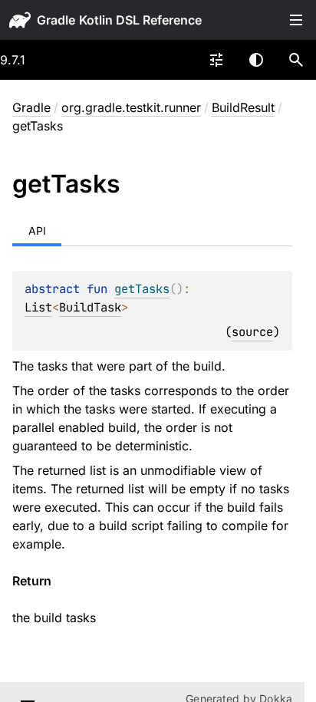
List (38, 307)
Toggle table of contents (296, 20)
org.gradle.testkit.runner (131, 107)
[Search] (296, 60)
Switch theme (256, 60)
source (252, 332)
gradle (56, 20)
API (37, 230)
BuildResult (243, 107)
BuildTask (90, 307)
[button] (296, 60)
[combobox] (216, 60)
